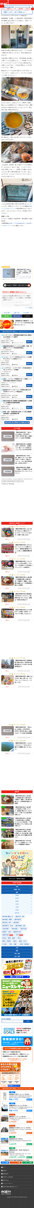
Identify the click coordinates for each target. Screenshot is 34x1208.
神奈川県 (24, 15)
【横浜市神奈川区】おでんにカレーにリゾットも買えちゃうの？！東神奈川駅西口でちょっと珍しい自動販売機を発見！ (23, 548)
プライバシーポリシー (8, 1183)
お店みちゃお (5, 483)
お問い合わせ (6, 1180)
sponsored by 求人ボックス (25, 331)
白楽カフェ (13, 481)
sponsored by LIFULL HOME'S (25, 1088)
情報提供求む (6, 1173)
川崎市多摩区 (5, 928)
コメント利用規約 (29, 307)
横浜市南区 (16, 922)
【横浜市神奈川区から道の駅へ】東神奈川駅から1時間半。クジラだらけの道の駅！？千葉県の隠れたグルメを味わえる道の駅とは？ (23, 822)
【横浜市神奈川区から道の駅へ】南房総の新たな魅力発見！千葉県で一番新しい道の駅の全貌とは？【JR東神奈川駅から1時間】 (23, 581)
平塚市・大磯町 (13, 944)
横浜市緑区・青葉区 (7, 919)
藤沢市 (15, 941)
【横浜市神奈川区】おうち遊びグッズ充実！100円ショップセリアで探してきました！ (23, 611)
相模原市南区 (7, 935)
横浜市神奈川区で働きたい (10, 331)
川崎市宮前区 (14, 928)
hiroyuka (12, 483)
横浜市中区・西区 (20, 916)
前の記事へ (7, 312)
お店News (27, 8)
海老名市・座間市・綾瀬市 (8, 938)
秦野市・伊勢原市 (6, 941)
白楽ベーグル (20, 481)
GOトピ (3, 8)
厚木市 (19, 938)
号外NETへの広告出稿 (8, 1177)
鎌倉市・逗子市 (23, 941)
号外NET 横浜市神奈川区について (10, 1186)
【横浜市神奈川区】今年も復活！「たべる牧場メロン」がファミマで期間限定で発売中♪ (23, 842)
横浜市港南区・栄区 (20, 925)
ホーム (4, 1167)
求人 (15, 8)
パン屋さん (4, 481)
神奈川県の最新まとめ (7, 916)
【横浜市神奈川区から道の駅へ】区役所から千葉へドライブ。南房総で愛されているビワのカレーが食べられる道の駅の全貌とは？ (23, 810)
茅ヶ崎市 (4, 944)
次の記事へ (26, 312)
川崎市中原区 (23, 928)
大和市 (19, 935)
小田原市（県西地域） (24, 944)
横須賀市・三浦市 (6, 931)
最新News (9, 8)
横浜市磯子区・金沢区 (7, 925)
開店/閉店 (21, 8)
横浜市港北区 (18, 919)
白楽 (9, 481)
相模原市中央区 (17, 931)
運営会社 (5, 1170)
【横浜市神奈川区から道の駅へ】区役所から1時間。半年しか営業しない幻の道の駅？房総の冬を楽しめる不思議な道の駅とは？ (23, 833)
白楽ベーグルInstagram (16, 223)
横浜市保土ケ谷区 (6, 922)
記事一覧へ (17, 312)
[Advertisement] (17, 504)
